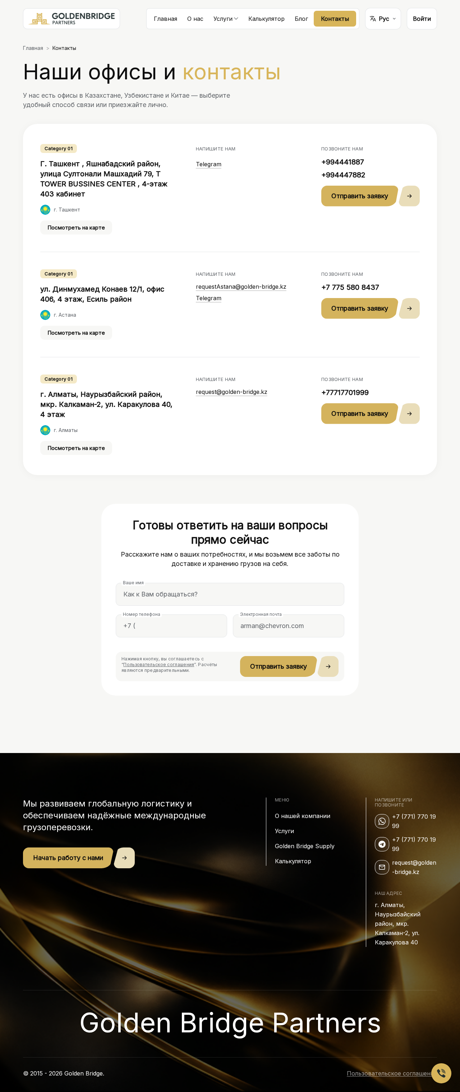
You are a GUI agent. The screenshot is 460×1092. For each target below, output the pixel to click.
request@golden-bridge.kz (231, 391)
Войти (422, 18)
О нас (195, 18)
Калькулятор (266, 18)
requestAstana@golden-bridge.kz (241, 286)
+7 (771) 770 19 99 (414, 821)
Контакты (335, 18)
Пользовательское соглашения (392, 1073)
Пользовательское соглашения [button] (158, 664)
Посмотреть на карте (76, 227)
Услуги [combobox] (223, 18)
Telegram (208, 164)
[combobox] (383, 18)
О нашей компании (302, 815)
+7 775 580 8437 (350, 287)
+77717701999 (345, 392)
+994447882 (343, 175)
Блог (301, 18)
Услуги (284, 831)
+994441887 (342, 162)
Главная (165, 18)
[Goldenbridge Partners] (71, 18)
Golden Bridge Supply (305, 846)
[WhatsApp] (382, 821)
